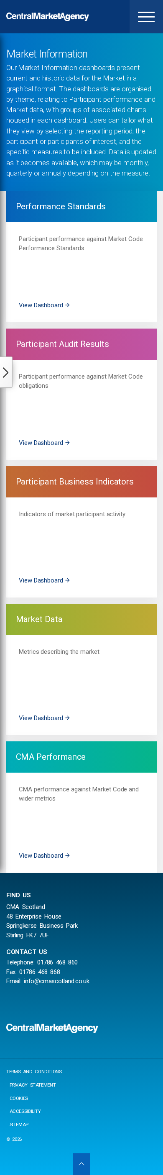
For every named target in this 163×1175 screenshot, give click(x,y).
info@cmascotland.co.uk (56, 981)
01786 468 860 (57, 962)
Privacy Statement (33, 1085)
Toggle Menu (146, 16)
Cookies (19, 1098)
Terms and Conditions (34, 1072)
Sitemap (19, 1124)
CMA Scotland (48, 17)
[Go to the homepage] (52, 1028)
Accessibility (25, 1111)
